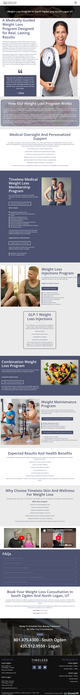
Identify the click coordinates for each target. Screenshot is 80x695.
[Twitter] (45, 667)
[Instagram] (39, 667)
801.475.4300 (43, 610)
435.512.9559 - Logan (40, 646)
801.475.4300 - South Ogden (40, 639)
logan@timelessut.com (11, 688)
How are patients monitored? (13, 563)
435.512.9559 (43, 613)
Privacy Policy (35, 693)
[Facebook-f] (34, 667)
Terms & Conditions (7, 694)
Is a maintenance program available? (16, 582)
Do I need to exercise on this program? (16, 568)
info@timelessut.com (10, 673)
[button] (20, 203)
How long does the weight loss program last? (18, 572)
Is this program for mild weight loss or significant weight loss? (24, 577)
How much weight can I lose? (13, 558)
